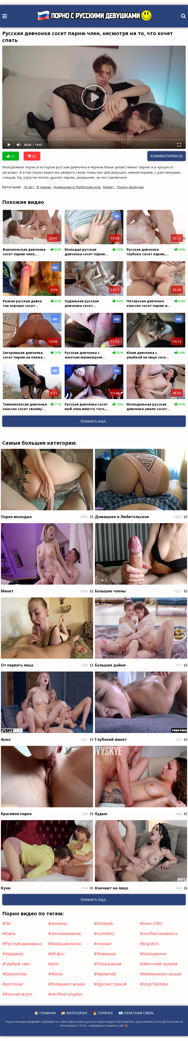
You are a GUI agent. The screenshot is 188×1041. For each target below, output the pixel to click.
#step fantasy (154, 984)
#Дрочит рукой (110, 984)
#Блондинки (153, 953)
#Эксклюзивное (64, 933)
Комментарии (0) (166, 156)
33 (33, 156)
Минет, (109, 187)
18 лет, (29, 187)
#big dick (149, 943)
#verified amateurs (159, 933)
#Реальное (105, 953)
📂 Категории (74, 1012)
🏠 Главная (45, 1012)
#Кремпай (105, 974)
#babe (8, 933)
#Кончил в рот (17, 994)
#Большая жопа (64, 943)
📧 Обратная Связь (136, 1012)
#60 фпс (56, 953)
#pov (53, 963)
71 (12, 156)
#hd (6, 923)
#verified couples (65, 994)
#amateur (58, 923)
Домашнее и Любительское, (77, 187)
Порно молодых (130, 187)
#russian (102, 943)
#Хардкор (12, 953)
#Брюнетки (14, 974)
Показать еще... (94, 899)
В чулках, (44, 187)
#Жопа (55, 974)
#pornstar (12, 984)
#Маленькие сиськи (160, 974)
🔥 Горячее (103, 1012)
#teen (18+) (151, 923)
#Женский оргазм (158, 963)
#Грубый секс (16, 963)
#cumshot (104, 933)
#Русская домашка (21, 943)
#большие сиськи (66, 984)
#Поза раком (107, 963)
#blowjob (103, 923)
